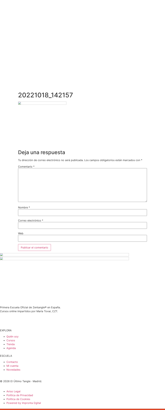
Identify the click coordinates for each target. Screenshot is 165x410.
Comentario (26, 166)
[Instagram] (4, 320)
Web (20, 233)
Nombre (24, 207)
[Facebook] (22, 320)
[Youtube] (13, 320)
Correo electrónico (30, 220)
